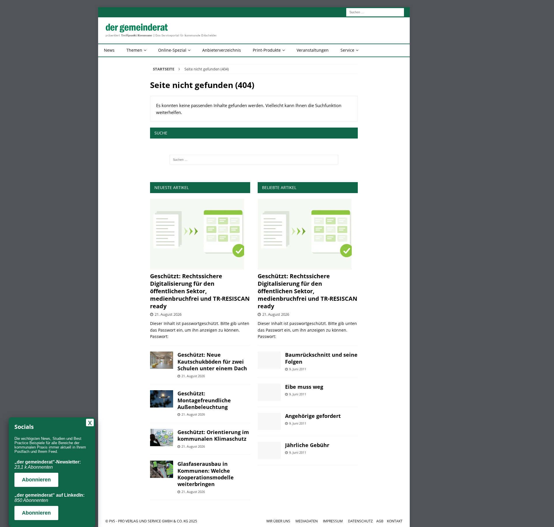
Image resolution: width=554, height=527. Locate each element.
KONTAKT (395, 521)
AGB (379, 521)
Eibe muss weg (304, 386)
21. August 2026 (168, 314)
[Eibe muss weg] (269, 392)
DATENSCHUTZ (360, 521)
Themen (134, 50)
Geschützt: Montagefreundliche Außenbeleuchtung (204, 400)
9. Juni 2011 (297, 369)
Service (347, 50)
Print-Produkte (267, 50)
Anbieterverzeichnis (221, 50)
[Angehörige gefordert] (269, 421)
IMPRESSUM (333, 521)
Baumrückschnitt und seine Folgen (321, 358)
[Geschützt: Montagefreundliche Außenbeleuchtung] (161, 399)
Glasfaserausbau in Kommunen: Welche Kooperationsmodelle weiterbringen (205, 473)
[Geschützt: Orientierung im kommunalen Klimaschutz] (161, 437)
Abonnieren (36, 480)
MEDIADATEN (306, 521)
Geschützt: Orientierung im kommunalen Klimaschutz (213, 435)
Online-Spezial (172, 50)
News (109, 50)
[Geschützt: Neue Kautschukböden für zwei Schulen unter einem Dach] (161, 360)
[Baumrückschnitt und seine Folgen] (269, 360)
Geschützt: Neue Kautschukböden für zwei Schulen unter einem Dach (212, 361)
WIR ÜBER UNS (278, 521)
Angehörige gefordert (313, 415)
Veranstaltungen (313, 50)
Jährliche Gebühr (307, 445)
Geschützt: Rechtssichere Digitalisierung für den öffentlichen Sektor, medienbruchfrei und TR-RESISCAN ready (200, 291)
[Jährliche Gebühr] (269, 450)
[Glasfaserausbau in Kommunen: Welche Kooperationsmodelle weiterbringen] (161, 469)
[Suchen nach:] (375, 11)
